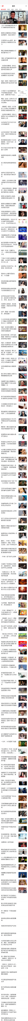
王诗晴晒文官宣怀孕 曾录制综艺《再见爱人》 (9, 405)
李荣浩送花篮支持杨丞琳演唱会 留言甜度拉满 (8, 697)
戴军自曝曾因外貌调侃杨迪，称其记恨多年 (8, 934)
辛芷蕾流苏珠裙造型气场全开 (8, 980)
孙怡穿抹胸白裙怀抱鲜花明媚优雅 (8, 282)
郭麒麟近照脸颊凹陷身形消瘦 (8, 873)
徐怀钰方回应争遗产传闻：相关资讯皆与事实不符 (8, 174)
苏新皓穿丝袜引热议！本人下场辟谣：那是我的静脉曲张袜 (8, 467)
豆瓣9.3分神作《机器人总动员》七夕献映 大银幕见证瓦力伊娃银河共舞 (9, 360)
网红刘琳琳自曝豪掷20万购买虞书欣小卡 (8, 51)
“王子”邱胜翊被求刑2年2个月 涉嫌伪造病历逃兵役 (9, 26)
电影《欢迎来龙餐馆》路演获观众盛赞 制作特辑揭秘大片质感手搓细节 (9, 820)
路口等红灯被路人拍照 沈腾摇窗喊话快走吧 (9, 374)
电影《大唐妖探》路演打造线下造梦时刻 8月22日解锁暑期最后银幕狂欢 (9, 344)
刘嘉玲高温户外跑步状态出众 (8, 827)
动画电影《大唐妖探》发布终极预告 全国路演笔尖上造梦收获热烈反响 (9, 659)
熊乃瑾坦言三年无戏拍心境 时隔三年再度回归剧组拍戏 (9, 897)
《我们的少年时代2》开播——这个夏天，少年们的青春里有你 (9, 635)
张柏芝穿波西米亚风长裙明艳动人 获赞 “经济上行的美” (8, 720)
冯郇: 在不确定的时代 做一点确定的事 (9, 59)
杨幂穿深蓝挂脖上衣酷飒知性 (8, 156)
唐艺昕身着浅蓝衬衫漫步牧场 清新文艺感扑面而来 (9, 727)
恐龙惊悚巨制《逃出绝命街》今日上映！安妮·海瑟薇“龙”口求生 (9, 836)
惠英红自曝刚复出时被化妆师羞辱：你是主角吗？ (8, 34)
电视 (16, 9)
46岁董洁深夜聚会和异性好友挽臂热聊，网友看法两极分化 (8, 451)
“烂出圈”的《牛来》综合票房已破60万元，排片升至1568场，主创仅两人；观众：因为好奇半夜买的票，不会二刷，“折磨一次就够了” (9, 751)
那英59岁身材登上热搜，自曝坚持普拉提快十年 (8, 197)
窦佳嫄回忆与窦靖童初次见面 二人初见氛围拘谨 (8, 412)
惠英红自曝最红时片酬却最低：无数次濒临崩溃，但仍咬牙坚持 (8, 205)
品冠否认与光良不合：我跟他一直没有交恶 (8, 267)
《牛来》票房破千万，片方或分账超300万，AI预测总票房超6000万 (9, 612)
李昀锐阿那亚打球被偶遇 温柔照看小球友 (8, 689)
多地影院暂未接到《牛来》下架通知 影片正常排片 (9, 674)
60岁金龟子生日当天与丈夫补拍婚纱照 (8, 123)
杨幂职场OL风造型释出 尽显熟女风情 (9, 534)
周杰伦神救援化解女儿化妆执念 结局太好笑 (8, 497)
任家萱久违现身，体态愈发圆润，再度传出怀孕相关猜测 (8, 305)
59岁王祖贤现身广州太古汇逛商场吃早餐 (8, 797)
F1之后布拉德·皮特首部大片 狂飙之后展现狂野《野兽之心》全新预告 (9, 321)
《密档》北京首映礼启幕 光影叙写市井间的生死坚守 (8, 182)
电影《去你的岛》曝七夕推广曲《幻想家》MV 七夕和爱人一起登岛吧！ (9, 352)
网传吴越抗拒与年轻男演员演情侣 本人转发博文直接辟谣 (9, 851)
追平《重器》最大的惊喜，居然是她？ (8, 312)
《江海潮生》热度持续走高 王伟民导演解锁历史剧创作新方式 (9, 651)
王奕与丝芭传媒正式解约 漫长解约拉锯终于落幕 (8, 489)
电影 (12, 9)
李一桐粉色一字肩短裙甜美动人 (8, 912)
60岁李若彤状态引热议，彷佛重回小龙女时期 (8, 74)
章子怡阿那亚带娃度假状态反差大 (8, 812)
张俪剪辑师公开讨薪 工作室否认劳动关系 (9, 504)
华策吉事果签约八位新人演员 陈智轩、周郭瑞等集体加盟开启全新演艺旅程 (9, 213)
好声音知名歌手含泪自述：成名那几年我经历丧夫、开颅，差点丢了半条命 (8, 298)
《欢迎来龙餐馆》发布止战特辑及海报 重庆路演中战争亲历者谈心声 (9, 67)
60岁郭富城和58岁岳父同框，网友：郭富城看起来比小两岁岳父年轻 (8, 942)
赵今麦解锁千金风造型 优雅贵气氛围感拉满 (9, 735)
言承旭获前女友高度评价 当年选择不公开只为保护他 (8, 475)
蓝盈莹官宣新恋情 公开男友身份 (9, 512)
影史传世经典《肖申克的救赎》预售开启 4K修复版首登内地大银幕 (9, 336)
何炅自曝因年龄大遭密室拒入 (8, 367)
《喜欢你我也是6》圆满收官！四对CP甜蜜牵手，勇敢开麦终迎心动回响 (9, 190)
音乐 (20, 9)
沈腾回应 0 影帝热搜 (7, 842)
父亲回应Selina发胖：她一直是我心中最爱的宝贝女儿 (9, 42)
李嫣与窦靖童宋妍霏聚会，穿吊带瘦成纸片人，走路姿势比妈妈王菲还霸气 (8, 597)
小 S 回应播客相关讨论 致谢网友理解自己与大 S (9, 858)
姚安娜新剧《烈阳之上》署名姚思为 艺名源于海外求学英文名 (9, 1012)
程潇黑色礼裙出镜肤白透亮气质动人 (8, 435)
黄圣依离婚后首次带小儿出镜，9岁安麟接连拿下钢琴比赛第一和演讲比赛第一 (9, 459)
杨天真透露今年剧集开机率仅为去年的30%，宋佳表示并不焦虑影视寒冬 (9, 244)
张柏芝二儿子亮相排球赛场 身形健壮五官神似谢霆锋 (9, 790)
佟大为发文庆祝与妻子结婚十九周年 (8, 148)
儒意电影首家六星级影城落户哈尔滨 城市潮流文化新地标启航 (9, 950)
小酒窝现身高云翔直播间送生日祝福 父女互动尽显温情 (9, 712)
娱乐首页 (3, 9)
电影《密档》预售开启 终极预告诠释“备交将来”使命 (9, 82)
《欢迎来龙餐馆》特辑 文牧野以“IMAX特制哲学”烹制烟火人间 (9, 116)
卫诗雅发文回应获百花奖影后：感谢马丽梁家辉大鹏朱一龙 (8, 1004)
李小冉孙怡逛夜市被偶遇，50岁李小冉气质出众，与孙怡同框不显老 (8, 766)
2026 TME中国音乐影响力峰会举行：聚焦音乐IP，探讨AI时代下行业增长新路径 (9, 229)
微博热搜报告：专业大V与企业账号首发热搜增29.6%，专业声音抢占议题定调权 (9, 221)
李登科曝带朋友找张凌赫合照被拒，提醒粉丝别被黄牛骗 (8, 758)
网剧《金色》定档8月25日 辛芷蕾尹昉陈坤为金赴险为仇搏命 (9, 100)
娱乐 (13, 6)
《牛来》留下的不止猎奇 (8, 556)
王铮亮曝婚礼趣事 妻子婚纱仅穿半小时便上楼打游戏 (9, 805)
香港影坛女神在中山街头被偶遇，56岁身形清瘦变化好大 (8, 443)
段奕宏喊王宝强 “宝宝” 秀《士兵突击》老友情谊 (9, 482)
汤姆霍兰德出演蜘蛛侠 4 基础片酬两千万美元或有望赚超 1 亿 (8, 383)
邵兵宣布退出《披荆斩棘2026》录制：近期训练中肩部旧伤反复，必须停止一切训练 (8, 996)
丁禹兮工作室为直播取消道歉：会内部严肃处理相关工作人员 (8, 260)
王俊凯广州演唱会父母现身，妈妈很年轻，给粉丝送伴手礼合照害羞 (8, 566)
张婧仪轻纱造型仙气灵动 (8, 926)
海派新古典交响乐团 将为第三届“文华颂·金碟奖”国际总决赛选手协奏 (9, 643)
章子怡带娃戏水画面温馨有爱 (8, 988)
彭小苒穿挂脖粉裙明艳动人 (8, 163)
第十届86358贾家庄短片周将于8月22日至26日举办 (9, 588)
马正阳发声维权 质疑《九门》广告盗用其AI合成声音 (9, 682)
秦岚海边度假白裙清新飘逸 (8, 919)
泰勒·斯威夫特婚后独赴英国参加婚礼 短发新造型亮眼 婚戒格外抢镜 (9, 550)
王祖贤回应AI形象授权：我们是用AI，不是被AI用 (8, 666)
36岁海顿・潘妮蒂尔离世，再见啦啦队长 (8, 604)
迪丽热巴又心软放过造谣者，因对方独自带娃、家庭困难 (8, 774)
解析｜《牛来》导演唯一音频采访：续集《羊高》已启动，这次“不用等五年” (9, 542)
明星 (8, 9)
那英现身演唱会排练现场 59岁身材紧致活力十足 (8, 289)
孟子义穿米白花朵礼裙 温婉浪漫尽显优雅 (9, 519)
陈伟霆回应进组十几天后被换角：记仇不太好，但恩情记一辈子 (8, 142)
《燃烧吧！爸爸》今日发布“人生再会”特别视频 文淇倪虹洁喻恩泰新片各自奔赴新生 (8, 108)
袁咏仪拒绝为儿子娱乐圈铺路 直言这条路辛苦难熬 (9, 704)
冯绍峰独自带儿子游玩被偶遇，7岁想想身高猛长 (8, 236)
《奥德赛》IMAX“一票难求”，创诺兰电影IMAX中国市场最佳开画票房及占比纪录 (8, 620)
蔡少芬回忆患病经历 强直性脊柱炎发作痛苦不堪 (9, 904)
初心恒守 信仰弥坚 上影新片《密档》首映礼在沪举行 (9, 628)
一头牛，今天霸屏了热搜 (8, 741)
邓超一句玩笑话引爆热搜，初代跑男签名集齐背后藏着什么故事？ (8, 782)
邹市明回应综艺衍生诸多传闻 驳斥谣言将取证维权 (9, 889)
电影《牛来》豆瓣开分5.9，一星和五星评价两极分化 (9, 252)
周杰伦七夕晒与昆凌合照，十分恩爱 (8, 274)
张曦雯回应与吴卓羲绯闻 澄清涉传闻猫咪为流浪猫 (8, 390)
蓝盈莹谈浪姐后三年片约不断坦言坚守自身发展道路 (8, 421)
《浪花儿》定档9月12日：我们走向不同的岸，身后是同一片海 (9, 966)
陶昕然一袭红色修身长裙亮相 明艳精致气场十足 (8, 428)
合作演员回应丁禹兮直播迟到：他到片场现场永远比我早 (8, 134)
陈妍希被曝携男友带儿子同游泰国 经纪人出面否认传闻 (9, 866)
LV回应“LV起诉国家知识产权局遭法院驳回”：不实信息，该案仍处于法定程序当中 (9, 93)
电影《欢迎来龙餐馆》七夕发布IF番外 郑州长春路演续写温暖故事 (8, 329)
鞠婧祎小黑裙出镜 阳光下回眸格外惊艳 (9, 527)
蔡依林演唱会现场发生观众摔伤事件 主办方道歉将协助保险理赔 (9, 882)
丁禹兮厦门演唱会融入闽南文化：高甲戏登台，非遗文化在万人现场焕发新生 (8, 582)
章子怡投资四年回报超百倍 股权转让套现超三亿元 (9, 397)
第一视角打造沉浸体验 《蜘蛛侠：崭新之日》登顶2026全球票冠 (8, 958)
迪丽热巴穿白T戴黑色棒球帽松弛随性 (9, 973)
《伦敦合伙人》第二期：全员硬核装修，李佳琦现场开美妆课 (8, 573)
